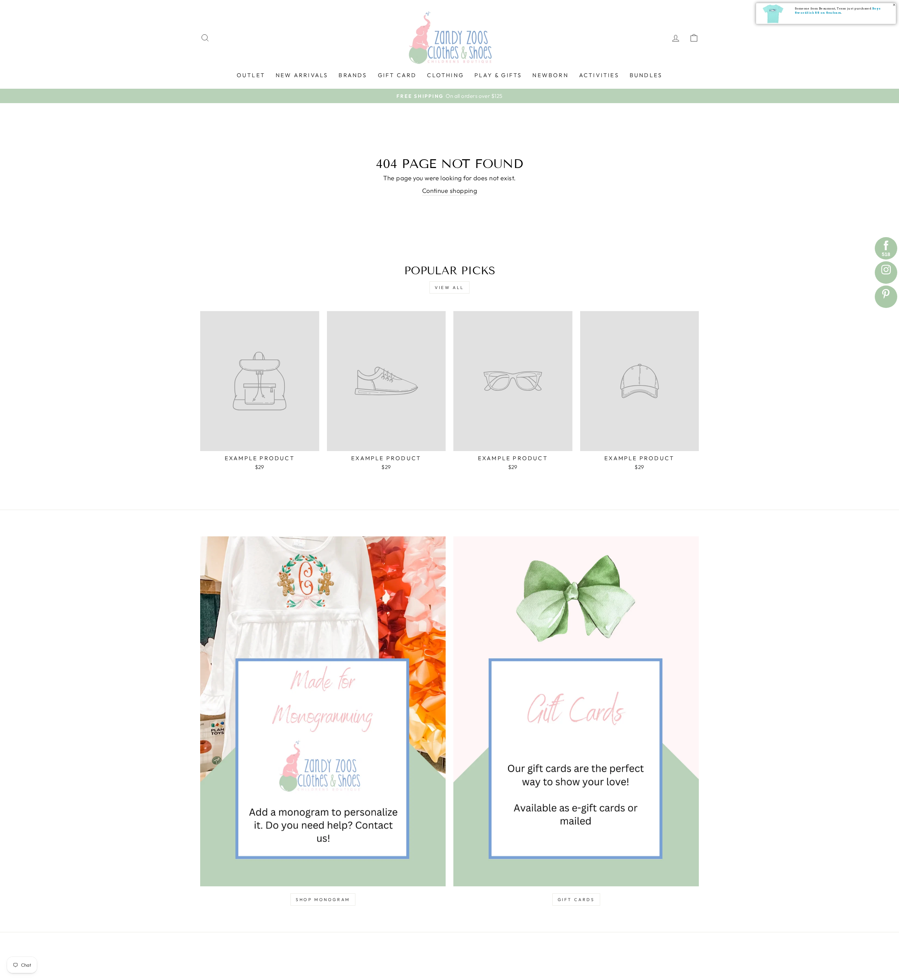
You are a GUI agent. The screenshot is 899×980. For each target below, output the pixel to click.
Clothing (445, 75)
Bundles (646, 75)
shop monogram (323, 899)
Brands (353, 75)
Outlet (251, 75)
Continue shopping (449, 191)
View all (449, 287)
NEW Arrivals (302, 75)
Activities (599, 75)
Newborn (550, 75)
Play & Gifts (498, 75)
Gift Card (397, 75)
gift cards (576, 899)
